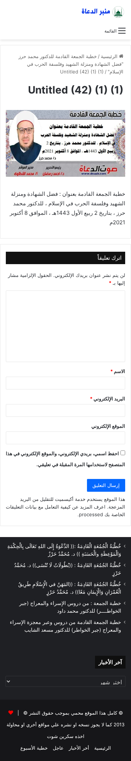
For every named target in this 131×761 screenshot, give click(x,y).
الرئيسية (110, 56)
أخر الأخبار (79, 748)
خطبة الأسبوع (34, 748)
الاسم (117, 371)
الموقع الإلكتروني (108, 426)
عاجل (58, 748)
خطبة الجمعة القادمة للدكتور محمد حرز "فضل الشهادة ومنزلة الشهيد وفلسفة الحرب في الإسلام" (71, 64)
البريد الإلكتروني (107, 399)
